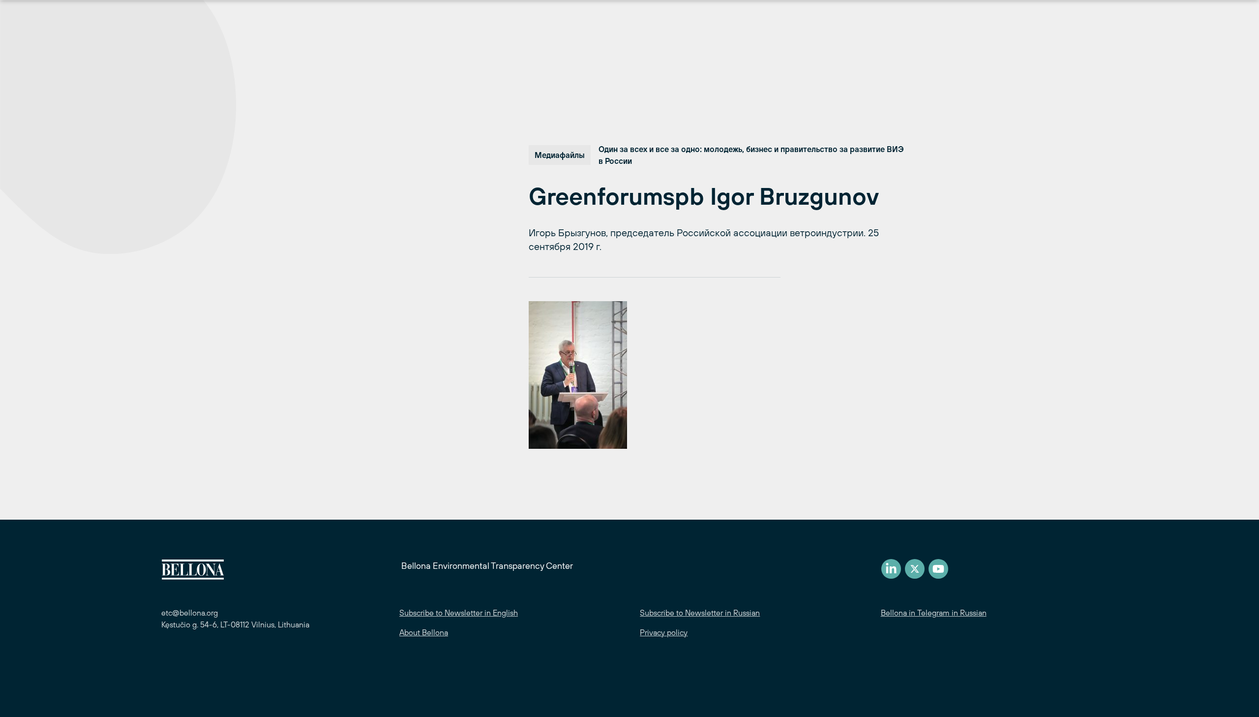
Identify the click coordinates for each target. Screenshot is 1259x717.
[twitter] (915, 569)
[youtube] (938, 569)
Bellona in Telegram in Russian (934, 612)
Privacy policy (664, 632)
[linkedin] (891, 569)
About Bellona (423, 632)
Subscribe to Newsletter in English (458, 612)
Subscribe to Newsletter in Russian (700, 612)
